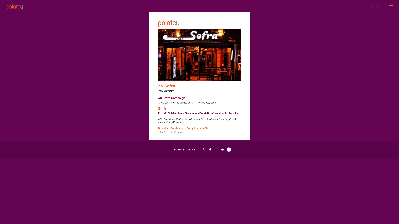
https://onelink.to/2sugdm (171, 132)
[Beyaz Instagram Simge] (216, 149)
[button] (391, 7)
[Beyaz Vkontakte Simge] (223, 149)
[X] (204, 149)
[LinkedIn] (229, 149)
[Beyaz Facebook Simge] (210, 149)
